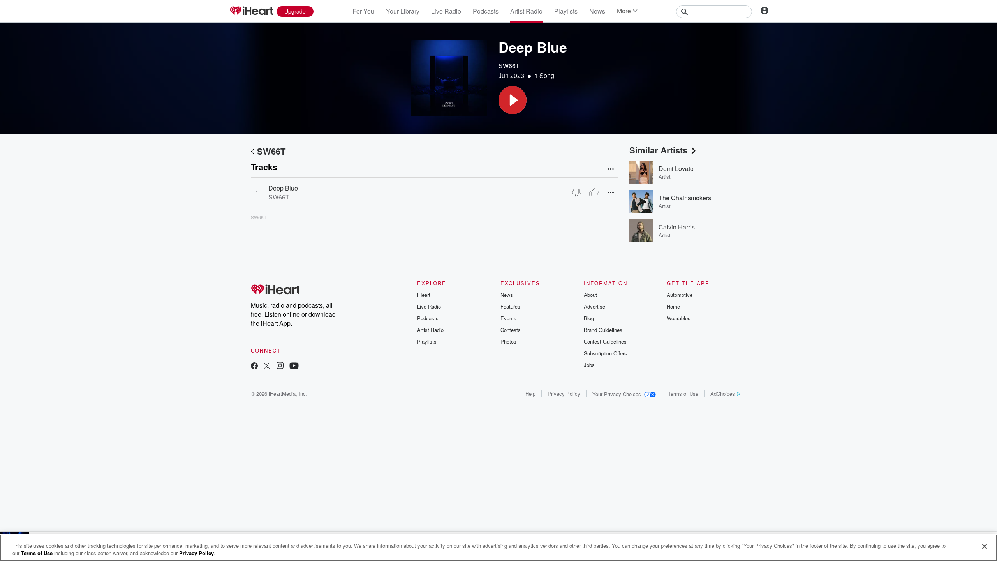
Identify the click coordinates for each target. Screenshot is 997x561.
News (597, 11)
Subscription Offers (605, 353)
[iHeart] (251, 11)
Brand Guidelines (603, 329)
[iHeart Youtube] (294, 366)
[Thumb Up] (594, 192)
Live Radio (446, 11)
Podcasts (485, 11)
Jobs (589, 365)
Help (530, 393)
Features (510, 306)
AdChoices (722, 393)
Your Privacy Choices (616, 394)
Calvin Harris (677, 226)
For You (363, 11)
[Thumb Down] (577, 192)
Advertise (594, 306)
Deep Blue (283, 187)
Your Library (402, 11)
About (590, 294)
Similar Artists (658, 150)
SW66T (509, 65)
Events (508, 318)
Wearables (679, 318)
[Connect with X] (267, 366)
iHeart (423, 294)
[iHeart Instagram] (280, 366)
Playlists (566, 11)
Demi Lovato (676, 168)
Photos (508, 341)
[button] (512, 100)
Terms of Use (683, 393)
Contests (510, 329)
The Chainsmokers (685, 197)
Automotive (679, 294)
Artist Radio (526, 11)
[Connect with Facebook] (254, 366)
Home (673, 306)
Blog (589, 318)
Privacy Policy (564, 393)
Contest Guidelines (605, 341)
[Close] (984, 546)
